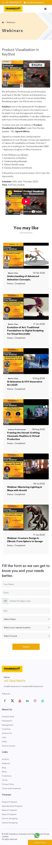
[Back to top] (44, 835)
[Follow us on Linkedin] (27, 701)
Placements (7, 721)
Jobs (4, 737)
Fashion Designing (9, 823)
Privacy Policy (8, 784)
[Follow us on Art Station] (42, 701)
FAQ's (4, 741)
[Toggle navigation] (45, 9)
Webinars (11, 22)
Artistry (5, 759)
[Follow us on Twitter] (12, 701)
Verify (4, 780)
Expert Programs (9, 814)
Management (7, 725)
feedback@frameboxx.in (32, 686)
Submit (26, 646)
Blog (4, 767)
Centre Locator (8, 746)
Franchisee (6, 776)
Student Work (8, 716)
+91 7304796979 (13, 2)
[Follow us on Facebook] (5, 701)
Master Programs (9, 810)
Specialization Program (12, 806)
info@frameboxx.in (35, 2)
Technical (6, 729)
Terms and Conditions (11, 788)
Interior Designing (10, 818)
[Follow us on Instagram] (35, 701)
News (4, 772)
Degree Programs (9, 802)
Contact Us (7, 733)
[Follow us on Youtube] (20, 701)
